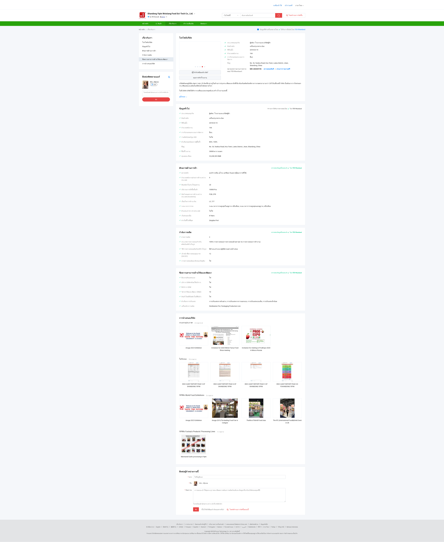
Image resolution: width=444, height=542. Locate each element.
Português (211, 527)
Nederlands (252, 527)
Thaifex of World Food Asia (256, 420)
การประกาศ (189, 524)
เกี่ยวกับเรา (173, 23)
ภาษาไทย (266, 527)
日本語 (181, 527)
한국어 (238, 527)
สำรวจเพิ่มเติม (188, 23)
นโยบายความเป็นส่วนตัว (216, 524)
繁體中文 (173, 527)
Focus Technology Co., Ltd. (223, 531)
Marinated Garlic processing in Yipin (194, 457)
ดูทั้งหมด (182, 97)
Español (195, 527)
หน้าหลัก (145, 23)
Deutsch (203, 527)
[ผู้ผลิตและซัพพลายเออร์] (153, 4)
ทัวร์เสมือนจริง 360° (201, 72)
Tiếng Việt (281, 527)
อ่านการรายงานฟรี (283, 69)
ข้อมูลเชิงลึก (264, 524)
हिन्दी (259, 527)
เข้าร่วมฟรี (288, 5)
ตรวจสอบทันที (269, 69)
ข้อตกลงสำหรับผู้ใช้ (201, 524)
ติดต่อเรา (203, 23)
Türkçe (273, 527)
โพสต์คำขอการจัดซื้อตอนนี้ (238, 509)
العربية (244, 527)
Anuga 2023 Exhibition (194, 348)
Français (188, 527)
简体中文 (165, 527)
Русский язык (228, 527)
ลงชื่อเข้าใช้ (277, 5)
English (158, 527)
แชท (154, 84)
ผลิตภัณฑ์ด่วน (254, 524)
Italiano (219, 527)
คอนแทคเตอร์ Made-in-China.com (236, 524)
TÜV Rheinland (300, 29)
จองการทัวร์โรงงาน (200, 78)
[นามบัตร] (169, 76)
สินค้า (160, 23)
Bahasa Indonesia (292, 527)
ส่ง (156, 99)
